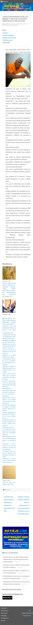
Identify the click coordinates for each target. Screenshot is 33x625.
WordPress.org (7, 40)
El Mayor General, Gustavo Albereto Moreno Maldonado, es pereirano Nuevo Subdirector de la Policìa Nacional (23, 505)
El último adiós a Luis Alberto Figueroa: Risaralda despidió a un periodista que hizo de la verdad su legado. (16, 559)
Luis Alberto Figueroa (10, 24)
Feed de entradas (8, 35)
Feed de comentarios (9, 38)
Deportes (7, 490)
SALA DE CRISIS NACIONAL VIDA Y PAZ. (9, 483)
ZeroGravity (27, 608)
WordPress (27, 618)
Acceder (5, 33)
